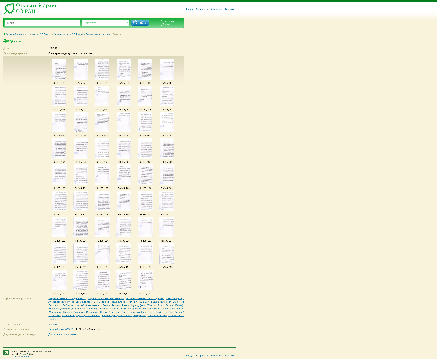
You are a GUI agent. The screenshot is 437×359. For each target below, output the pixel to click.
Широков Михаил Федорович (66, 298)
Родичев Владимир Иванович (80, 312)
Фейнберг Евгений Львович (103, 308)
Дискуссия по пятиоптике (98, 34)
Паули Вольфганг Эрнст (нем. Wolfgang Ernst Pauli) (130, 312)
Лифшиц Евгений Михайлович (106, 298)
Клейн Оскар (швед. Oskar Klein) (81, 315)
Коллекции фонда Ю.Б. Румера (68, 34)
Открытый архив (14, 34)
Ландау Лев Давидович (152, 301)
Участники (216, 9)
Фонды (189, 9)
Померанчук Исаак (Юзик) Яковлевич (116, 301)
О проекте (202, 9)
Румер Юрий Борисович (80, 301)
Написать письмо (23, 357)
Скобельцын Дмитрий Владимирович (124, 315)
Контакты (230, 9)
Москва (52, 324)
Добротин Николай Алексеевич (81, 305)
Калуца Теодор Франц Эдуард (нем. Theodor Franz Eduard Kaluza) (142, 305)
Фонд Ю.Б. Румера (42, 34)
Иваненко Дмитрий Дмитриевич (67, 308)
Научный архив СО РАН (61, 329)
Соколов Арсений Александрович (140, 308)
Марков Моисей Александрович (145, 298)
